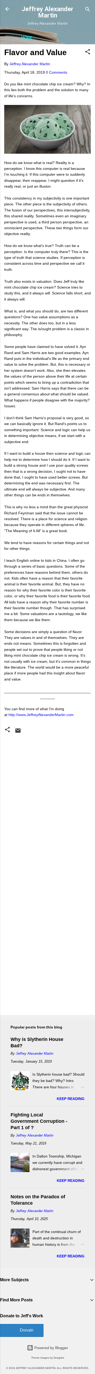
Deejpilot (59, 1357)
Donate (27, 1330)
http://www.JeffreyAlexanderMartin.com (41, 715)
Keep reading (70, 1099)
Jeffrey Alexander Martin (47, 12)
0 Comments (56, 72)
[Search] (87, 10)
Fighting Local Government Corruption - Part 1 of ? (39, 1121)
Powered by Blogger (50, 1348)
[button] (87, 52)
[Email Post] (18, 732)
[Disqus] (48, 802)
